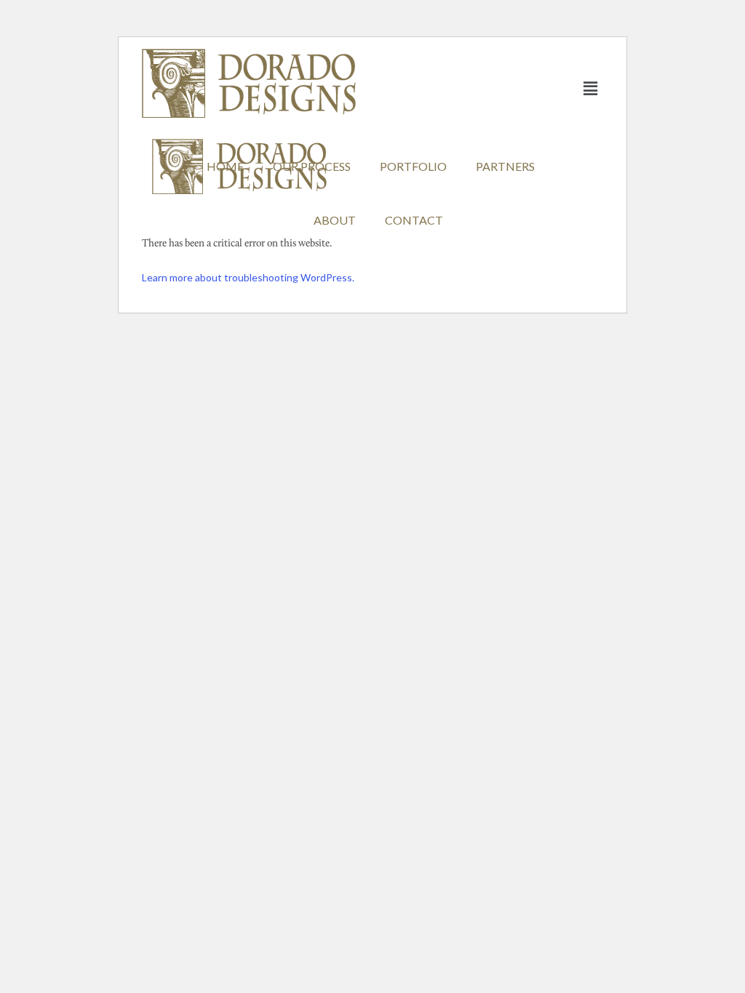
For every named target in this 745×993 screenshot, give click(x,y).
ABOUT (335, 220)
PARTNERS (505, 166)
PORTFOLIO (413, 166)
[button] (590, 88)
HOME (225, 166)
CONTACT (414, 220)
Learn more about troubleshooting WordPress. (248, 277)
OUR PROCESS (312, 166)
